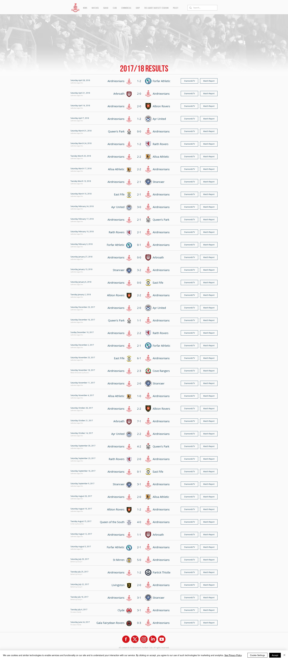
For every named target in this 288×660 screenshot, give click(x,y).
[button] (85, 8)
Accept (275, 655)
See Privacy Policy (233, 655)
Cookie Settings (257, 655)
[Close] (284, 655)
